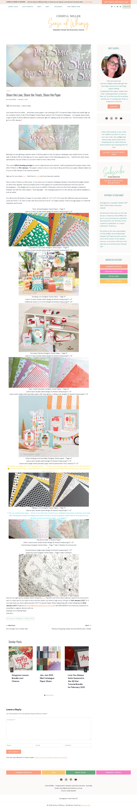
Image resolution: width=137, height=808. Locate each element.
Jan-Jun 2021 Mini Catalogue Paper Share (47, 678)
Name (9, 745)
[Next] (85, 670)
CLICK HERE (88, 2)
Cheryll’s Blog (13, 6)
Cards (8, 91)
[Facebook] (112, 6)
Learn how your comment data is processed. (51, 757)
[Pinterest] (120, 6)
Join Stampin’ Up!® (73, 6)
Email (38, 745)
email (38, 176)
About (39, 6)
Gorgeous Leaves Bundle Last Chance (20, 678)
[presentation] (21, 658)
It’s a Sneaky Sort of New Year (17, 627)
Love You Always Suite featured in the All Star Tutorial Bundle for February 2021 (76, 681)
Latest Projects (27, 6)
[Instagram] (115, 6)
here (24, 176)
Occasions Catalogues (15, 618)
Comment (11, 720)
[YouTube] (117, 6)
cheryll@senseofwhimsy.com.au (40, 606)
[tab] (44, 695)
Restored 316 (85, 805)
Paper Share (29, 618)
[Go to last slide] (11, 670)
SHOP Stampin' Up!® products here (116, 2)
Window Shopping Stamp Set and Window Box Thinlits (71, 627)
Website (68, 745)
